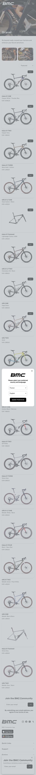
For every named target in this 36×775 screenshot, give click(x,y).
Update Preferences (18, 399)
